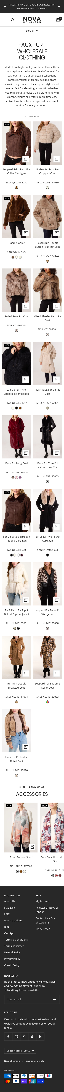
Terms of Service (14, 946)
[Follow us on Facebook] (8, 1037)
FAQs (7, 914)
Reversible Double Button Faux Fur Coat (47, 244)
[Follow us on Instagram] (16, 1037)
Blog (6, 926)
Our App (9, 933)
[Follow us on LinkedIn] (40, 1037)
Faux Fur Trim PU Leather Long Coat (47, 465)
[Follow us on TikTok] (32, 1037)
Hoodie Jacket (17, 243)
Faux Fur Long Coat (16, 463)
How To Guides (13, 920)
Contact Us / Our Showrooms (45, 920)
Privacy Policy (12, 958)
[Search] (12, 19)
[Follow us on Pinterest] (24, 1037)
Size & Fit (9, 907)
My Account (42, 901)
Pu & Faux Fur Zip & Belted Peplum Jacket (16, 612)
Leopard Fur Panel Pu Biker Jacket (47, 612)
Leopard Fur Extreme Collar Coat (47, 685)
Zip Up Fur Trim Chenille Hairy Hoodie (17, 391)
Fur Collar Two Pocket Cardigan (47, 538)
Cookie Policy (12, 965)
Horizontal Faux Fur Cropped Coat (47, 171)
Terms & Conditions (16, 939)
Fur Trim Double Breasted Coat (16, 685)
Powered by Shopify (34, 1060)
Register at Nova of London (47, 910)
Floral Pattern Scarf (21, 857)
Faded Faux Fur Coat (16, 316)
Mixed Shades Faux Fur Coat (47, 318)
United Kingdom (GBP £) (18, 1050)
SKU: (9, 182)
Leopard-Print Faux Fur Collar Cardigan (16, 171)
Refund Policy (12, 952)
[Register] (54, 999)
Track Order (43, 929)
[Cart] (58, 19)
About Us (9, 901)
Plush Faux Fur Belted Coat (47, 391)
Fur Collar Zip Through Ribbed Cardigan (16, 538)
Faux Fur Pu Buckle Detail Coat (16, 759)
